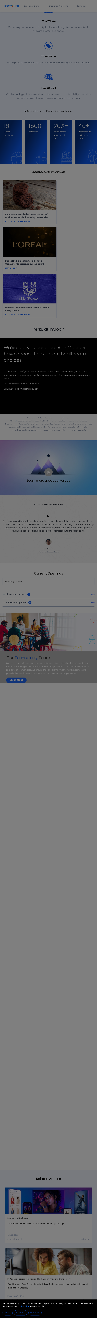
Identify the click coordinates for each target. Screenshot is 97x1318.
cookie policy (23, 1306)
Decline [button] (7, 1313)
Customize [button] (21, 1313)
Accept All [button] (35, 1313)
